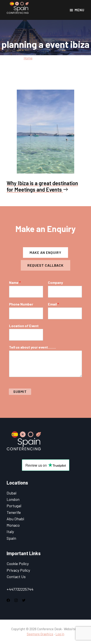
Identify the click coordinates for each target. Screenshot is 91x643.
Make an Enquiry (45, 252)
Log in (59, 634)
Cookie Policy (18, 563)
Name (15, 282)
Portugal (14, 505)
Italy (10, 531)
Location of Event (24, 326)
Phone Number (21, 304)
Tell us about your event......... (32, 347)
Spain (11, 538)
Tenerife (14, 512)
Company (55, 282)
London (13, 499)
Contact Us (16, 576)
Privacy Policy (18, 570)
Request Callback (45, 265)
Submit (20, 391)
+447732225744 (20, 589)
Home (28, 58)
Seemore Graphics (40, 634)
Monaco (13, 525)
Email (53, 304)
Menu (79, 10)
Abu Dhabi (15, 518)
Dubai (11, 492)
